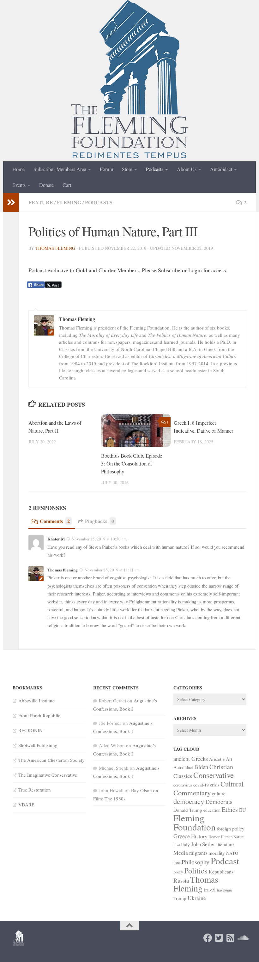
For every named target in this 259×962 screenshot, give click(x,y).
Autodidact (221, 169)
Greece (181, 836)
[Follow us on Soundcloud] (242, 938)
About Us (186, 169)
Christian (221, 766)
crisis (214, 785)
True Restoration (34, 789)
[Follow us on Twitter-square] (219, 938)
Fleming (69, 202)
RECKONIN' (31, 730)
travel (210, 889)
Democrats (218, 801)
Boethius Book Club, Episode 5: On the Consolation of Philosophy (131, 463)
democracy (188, 801)
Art (229, 759)
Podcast (225, 860)
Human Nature (232, 837)
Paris (176, 862)
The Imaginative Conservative (47, 775)
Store (127, 169)
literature (225, 844)
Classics (182, 776)
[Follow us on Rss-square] (230, 938)
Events (19, 185)
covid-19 (201, 785)
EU (242, 809)
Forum (106, 169)
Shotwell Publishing (37, 745)
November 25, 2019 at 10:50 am (99, 539)
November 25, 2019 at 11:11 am (112, 570)
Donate (46, 185)
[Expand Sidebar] (11, 202)
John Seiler (203, 844)
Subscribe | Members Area (59, 169)
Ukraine (197, 898)
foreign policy (230, 828)
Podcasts (154, 169)
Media (180, 852)
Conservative (213, 775)
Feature (40, 202)
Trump (179, 898)
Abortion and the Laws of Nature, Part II (54, 426)
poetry (178, 871)
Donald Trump (187, 810)
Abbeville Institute (36, 700)
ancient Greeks (190, 758)
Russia (181, 880)
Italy (185, 844)
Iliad (176, 845)
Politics (196, 870)
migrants (198, 852)
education (211, 810)
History (199, 836)
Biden (201, 767)
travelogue (224, 890)
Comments (55, 521)
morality (216, 852)
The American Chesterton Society (51, 760)
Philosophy (195, 862)
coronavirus (182, 785)
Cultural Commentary (208, 788)
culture (219, 793)
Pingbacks (99, 521)
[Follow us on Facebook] (207, 938)
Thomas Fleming (55, 248)
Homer (214, 837)
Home (18, 169)
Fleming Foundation (194, 822)
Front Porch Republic (39, 715)
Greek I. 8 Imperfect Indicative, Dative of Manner (203, 426)
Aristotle (217, 759)
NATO (232, 853)
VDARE (26, 804)
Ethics (230, 809)
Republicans (221, 871)
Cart (67, 185)
